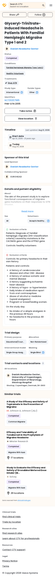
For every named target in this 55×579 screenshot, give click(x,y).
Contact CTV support (13, 549)
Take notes (25, 110)
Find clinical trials (11, 516)
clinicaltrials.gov (23, 500)
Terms (5, 566)
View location (25, 118)
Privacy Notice (9, 560)
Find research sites (12, 533)
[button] (25, 67)
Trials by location (11, 521)
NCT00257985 (12, 100)
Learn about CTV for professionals (20, 538)
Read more (27, 211)
